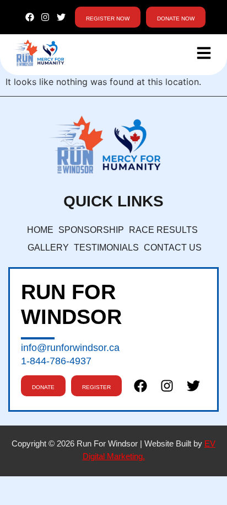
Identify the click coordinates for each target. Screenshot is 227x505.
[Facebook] (29, 17)
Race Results (163, 230)
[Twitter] (61, 17)
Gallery (48, 247)
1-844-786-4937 (56, 360)
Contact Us (173, 247)
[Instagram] (45, 17)
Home (40, 230)
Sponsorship (91, 230)
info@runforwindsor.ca (70, 347)
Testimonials (106, 247)
